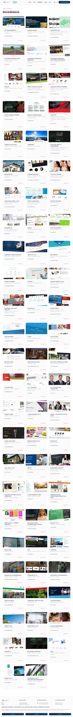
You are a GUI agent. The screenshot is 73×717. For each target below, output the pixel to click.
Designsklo (8, 228)
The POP (30, 281)
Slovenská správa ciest (12, 58)
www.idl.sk (30, 393)
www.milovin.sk (8, 148)
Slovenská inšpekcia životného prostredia (57, 59)
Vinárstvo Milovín (11, 144)
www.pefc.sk (53, 232)
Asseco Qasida (32, 30)
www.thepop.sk (31, 285)
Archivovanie (9, 336)
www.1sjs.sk (52, 604)
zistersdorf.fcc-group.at (55, 579)
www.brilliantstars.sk (32, 528)
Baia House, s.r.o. (33, 626)
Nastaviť (36, 714)
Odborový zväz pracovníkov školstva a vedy (58, 496)
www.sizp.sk (53, 64)
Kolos (29, 468)
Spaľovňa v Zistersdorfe (58, 575)
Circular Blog (9, 600)
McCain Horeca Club (57, 281)
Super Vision (54, 308)
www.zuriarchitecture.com (33, 366)
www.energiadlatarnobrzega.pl (11, 579)
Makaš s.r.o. (8, 678)
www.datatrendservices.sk (33, 655)
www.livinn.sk (30, 418)
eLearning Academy (56, 468)
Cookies (3, 704)
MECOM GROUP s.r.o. (34, 441)
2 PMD (29, 336)
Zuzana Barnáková (56, 626)
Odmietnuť (13, 714)
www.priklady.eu (8, 528)
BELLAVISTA (54, 254)
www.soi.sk (30, 65)
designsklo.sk (7, 233)
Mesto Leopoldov (33, 201)
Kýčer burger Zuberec (12, 115)
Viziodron (31, 144)
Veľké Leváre (9, 414)
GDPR (2, 703)
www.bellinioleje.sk (9, 366)
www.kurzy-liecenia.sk (55, 473)
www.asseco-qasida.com (33, 35)
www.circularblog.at (9, 604)
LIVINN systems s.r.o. (34, 414)
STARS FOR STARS (10, 441)
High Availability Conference (56, 145)
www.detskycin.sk (54, 205)
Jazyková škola (55, 600)
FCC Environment (10, 30)
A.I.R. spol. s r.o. (10, 468)
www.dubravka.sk (8, 500)
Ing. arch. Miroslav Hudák (59, 362)
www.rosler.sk (7, 91)
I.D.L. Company (32, 387)
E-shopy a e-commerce (24, 704)
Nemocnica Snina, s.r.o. (12, 201)
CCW (51, 651)
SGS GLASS (8, 550)
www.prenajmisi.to (31, 579)
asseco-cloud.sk (31, 604)
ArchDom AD (8, 174)
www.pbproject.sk (31, 683)
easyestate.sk (55, 30)
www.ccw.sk (53, 657)
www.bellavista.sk (54, 260)
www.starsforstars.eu (9, 446)
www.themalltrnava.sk (55, 179)
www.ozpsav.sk (53, 501)
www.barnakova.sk (54, 630)
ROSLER (7, 86)
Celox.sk (53, 115)
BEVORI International (35, 115)
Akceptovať (60, 714)
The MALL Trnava (55, 174)
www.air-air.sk (8, 472)
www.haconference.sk (55, 153)
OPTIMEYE (8, 651)
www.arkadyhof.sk (8, 630)
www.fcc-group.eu (8, 35)
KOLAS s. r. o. (54, 523)
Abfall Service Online (35, 86)
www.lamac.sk (31, 232)
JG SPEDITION (9, 387)
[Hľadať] (54, 2)
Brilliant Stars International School (35, 523)
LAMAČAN (53, 550)
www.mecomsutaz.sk (32, 445)
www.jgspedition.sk (9, 391)
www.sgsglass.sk (8, 554)
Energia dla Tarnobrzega (13, 575)
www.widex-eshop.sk (54, 419)
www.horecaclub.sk (54, 287)
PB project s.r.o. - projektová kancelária (35, 679)
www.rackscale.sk (31, 312)
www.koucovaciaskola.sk (10, 315)
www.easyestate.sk (54, 37)
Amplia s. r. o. (32, 254)
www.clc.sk (52, 393)
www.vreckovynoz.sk (54, 93)
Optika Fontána (10, 281)
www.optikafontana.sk (9, 285)
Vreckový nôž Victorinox (58, 86)
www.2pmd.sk (30, 340)
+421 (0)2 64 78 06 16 (43, 703)
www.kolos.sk (30, 472)
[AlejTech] (6, 2)
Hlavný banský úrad (34, 494)
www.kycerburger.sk (9, 119)
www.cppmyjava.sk (54, 340)
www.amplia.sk (31, 258)
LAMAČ (30, 228)
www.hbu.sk (30, 498)
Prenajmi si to (32, 575)
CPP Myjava (54, 336)
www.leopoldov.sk (31, 206)
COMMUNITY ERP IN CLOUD (35, 600)
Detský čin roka (55, 201)
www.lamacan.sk (54, 554)
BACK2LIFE (53, 441)
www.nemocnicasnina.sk (10, 206)
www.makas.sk (8, 682)
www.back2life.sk (54, 445)
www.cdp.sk (30, 554)
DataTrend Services (34, 651)
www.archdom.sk (8, 179)
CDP (29, 550)
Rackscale (31, 308)
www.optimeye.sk (8, 655)
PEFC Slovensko (55, 228)
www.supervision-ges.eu (55, 314)
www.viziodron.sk (31, 148)
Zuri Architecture (34, 362)
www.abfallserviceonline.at (33, 92)
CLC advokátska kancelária (55, 388)
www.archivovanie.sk (9, 340)
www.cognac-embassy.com (33, 179)
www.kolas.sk (53, 527)
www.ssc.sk (7, 64)
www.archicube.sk (54, 366)
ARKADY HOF (8, 626)
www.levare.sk (8, 418)
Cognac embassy (33, 174)
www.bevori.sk (31, 120)
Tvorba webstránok (23, 703)
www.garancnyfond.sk (9, 258)
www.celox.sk (53, 123)
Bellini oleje (9, 362)
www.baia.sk (30, 630)
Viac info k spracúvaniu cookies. (56, 710)
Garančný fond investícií (13, 254)
